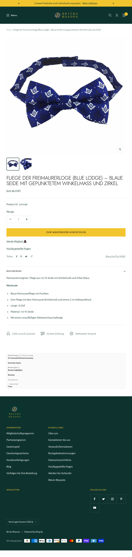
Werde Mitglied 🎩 (16, 241)
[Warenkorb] (124, 15)
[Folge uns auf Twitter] (103, 498)
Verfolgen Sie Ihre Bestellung (21, 473)
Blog (8, 466)
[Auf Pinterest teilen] (21, 256)
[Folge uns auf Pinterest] (121, 498)
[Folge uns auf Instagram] (112, 498)
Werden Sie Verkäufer (59, 473)
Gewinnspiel (13, 446)
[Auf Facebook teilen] (16, 256)
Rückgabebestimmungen (61, 453)
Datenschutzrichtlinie (59, 460)
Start (8, 30)
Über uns (53, 433)
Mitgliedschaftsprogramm (20, 433)
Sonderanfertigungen (17, 460)
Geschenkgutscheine (17, 453)
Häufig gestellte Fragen (18, 248)
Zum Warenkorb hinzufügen (66, 232)
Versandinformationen (60, 446)
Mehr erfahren (90, 3)
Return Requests (56, 480)
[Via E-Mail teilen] (31, 256)
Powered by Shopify (33, 532)
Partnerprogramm (16, 440)
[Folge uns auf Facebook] (94, 498)
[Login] (116, 15)
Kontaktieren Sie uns (59, 440)
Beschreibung (14, 271)
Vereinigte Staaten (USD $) (21, 522)
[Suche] (110, 15)
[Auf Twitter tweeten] (26, 256)
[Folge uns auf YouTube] (94, 507)
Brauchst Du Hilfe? (116, 256)
